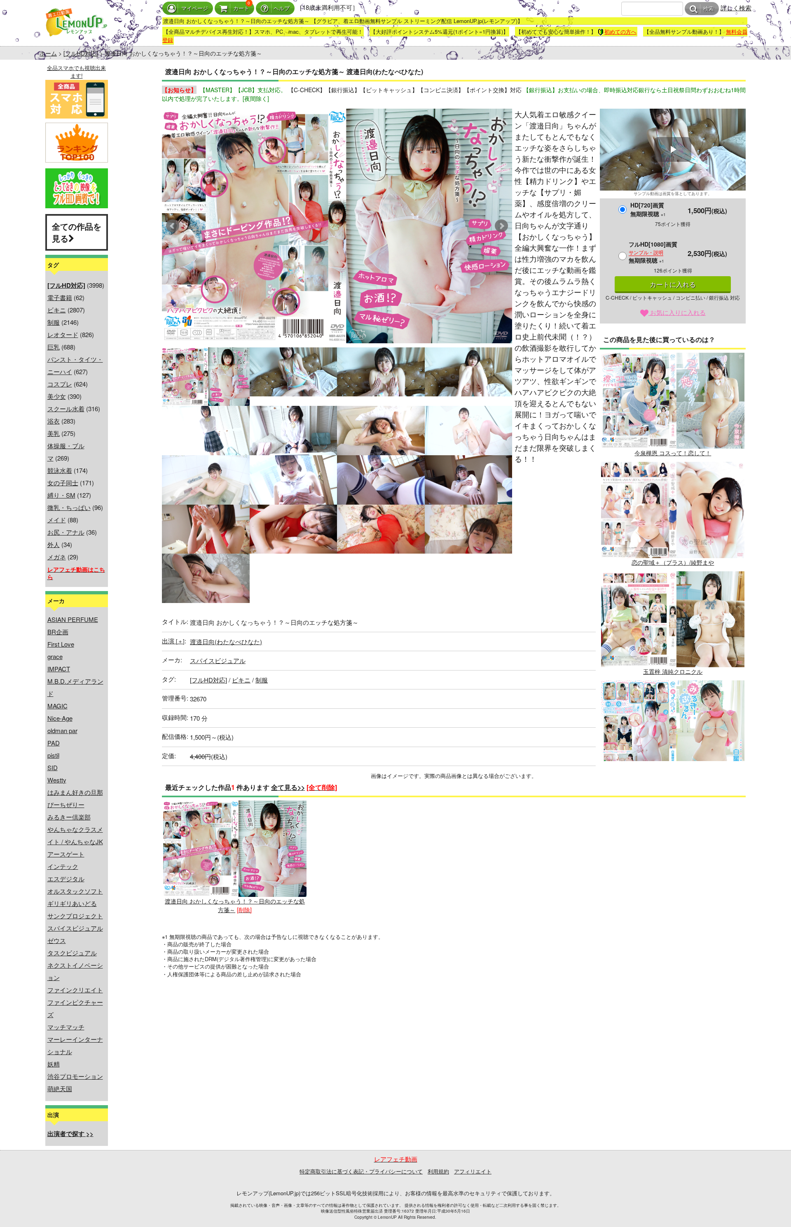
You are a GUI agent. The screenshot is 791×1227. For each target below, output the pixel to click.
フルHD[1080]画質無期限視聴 (653, 252)
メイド (56, 519)
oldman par (62, 730)
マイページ (194, 8)
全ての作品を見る (76, 232)
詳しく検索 (736, 7)
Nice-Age (60, 718)
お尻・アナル (65, 532)
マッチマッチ (65, 1026)
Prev (172, 226)
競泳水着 (59, 470)
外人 (53, 544)
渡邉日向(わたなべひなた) (226, 641)
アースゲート (65, 854)
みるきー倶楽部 (69, 817)
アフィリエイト (472, 1171)
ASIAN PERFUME (72, 619)
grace (55, 656)
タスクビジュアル (72, 952)
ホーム (48, 53)
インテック (62, 866)
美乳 (53, 433)
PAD (53, 742)
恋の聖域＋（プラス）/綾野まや (673, 562)
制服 (53, 322)
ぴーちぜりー (65, 804)
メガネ (56, 556)
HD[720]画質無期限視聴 (648, 209)
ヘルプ (282, 8)
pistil (53, 755)
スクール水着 (65, 408)
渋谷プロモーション (75, 1076)
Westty (56, 779)
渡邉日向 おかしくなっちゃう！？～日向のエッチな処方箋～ (235, 905)
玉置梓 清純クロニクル (672, 671)
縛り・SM (61, 495)
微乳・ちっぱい (69, 507)
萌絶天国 (59, 1088)
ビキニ (56, 309)
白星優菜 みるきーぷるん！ (672, 781)
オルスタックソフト (75, 891)
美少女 (56, 396)
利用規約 (438, 1171)
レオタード (62, 334)
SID (52, 767)
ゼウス (56, 940)
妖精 (53, 1063)
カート (241, 8)
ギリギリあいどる (72, 903)
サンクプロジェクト (75, 915)
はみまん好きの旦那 (75, 792)
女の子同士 (62, 482)
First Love (60, 644)
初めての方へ (620, 31)
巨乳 (53, 346)
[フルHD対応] (80, 53)
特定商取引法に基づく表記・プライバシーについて (361, 1171)
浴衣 (53, 421)
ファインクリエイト (75, 989)
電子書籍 (59, 297)
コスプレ (59, 384)
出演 (173, 640)
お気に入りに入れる (677, 312)
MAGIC (57, 705)
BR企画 (57, 631)
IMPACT (58, 668)
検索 (708, 9)
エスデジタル (65, 878)
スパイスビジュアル (75, 928)
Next (501, 226)
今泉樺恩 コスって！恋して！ (672, 453)
